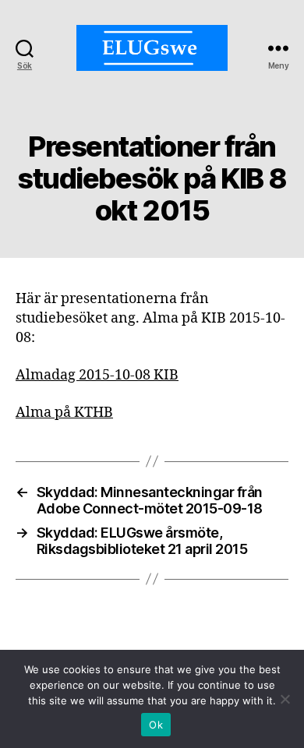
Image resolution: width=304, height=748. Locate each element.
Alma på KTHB (64, 413)
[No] (284, 699)
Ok (156, 724)
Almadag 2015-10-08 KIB (97, 375)
